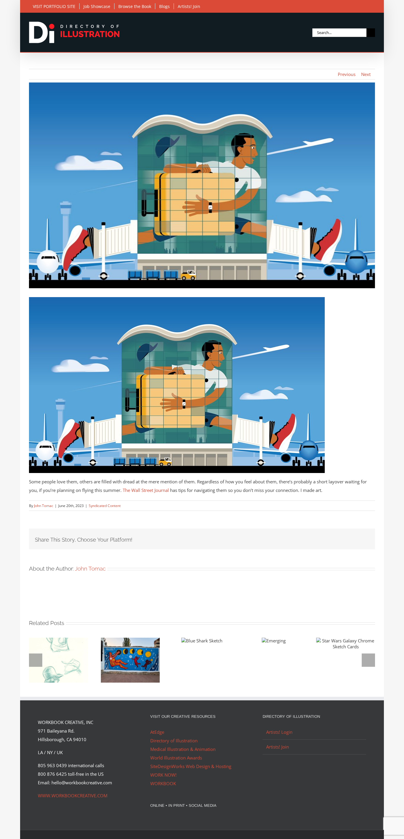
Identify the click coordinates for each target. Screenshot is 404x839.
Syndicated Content (105, 505)
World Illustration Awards (176, 758)
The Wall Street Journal (146, 490)
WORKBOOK (163, 783)
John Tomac (43, 505)
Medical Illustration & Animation (183, 749)
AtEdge (157, 732)
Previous (346, 74)
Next (366, 74)
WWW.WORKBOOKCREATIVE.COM (72, 795)
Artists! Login (279, 732)
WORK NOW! (163, 775)
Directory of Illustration (174, 741)
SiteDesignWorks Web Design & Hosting (190, 766)
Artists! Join (277, 747)
